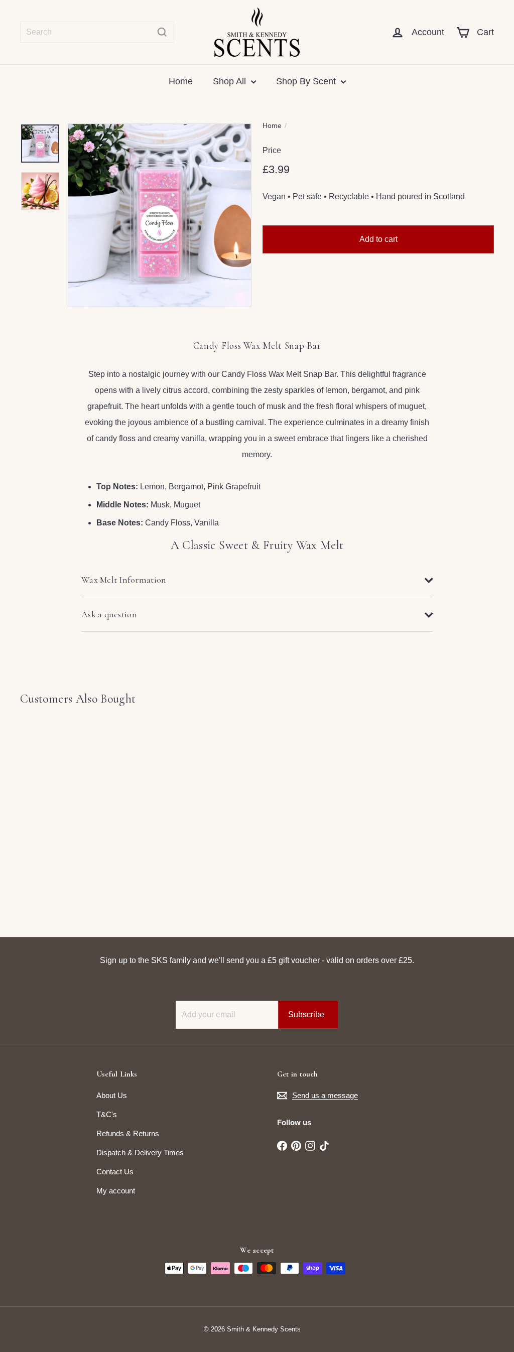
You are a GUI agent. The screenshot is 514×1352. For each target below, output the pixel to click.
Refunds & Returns (127, 1133)
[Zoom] (159, 215)
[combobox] (97, 32)
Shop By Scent (307, 81)
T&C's (106, 1114)
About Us (111, 1095)
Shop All (230, 81)
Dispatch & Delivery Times (140, 1152)
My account (115, 1190)
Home (181, 81)
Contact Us (115, 1171)
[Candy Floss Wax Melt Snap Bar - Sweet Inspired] (55, 814)
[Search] (162, 32)
